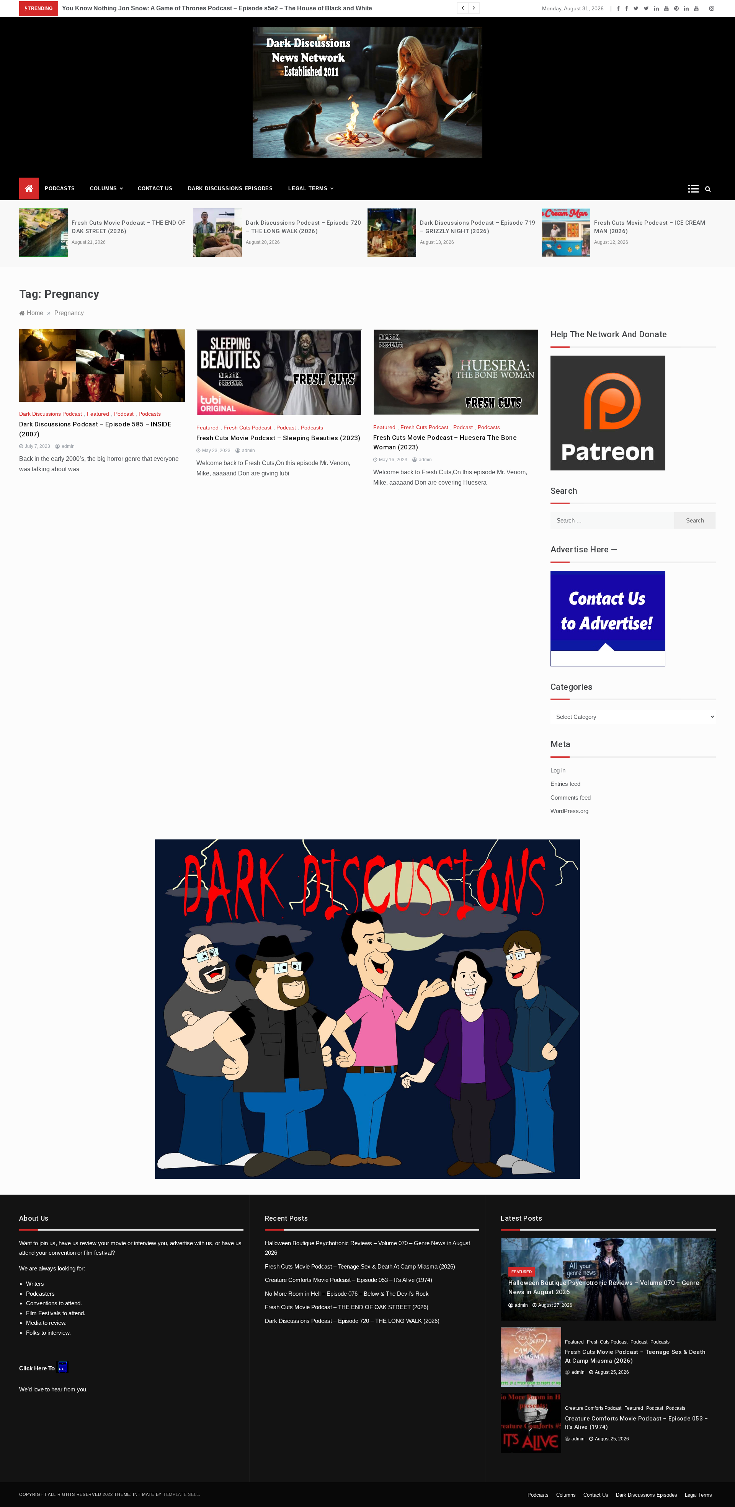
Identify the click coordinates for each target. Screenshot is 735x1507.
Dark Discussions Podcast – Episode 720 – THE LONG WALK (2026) (352, 1321)
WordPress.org (569, 811)
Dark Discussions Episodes (230, 188)
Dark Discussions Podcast (50, 414)
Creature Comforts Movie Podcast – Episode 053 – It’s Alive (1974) (348, 1280)
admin (68, 446)
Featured (98, 414)
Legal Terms (308, 188)
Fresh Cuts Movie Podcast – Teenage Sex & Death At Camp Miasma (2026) (360, 1266)
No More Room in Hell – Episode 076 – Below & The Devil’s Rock (347, 1293)
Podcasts (60, 188)
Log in (557, 770)
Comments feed (570, 797)
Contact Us (155, 188)
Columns (103, 188)
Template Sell (181, 1494)
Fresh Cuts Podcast (247, 428)
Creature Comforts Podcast (593, 1408)
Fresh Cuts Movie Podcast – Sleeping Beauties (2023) (278, 438)
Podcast (124, 414)
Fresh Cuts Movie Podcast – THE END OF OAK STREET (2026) (346, 1307)
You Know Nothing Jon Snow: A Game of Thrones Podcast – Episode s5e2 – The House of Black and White (217, 8)
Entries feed (565, 783)
